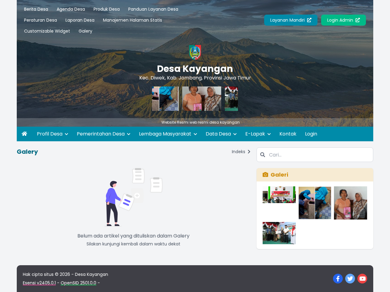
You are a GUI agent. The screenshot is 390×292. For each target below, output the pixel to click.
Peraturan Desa (40, 20)
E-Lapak (255, 133)
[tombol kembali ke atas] (378, 280)
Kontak (287, 133)
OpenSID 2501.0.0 (78, 283)
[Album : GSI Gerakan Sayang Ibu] (350, 203)
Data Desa (219, 133)
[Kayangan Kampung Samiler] (236, 98)
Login (311, 133)
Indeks (239, 152)
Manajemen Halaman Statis (132, 20)
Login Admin (340, 20)
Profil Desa (50, 133)
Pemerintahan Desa (101, 133)
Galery (85, 31)
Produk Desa (107, 9)
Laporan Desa (80, 20)
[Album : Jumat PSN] (315, 203)
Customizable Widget (47, 31)
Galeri (279, 174)
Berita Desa (36, 9)
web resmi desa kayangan (202, 122)
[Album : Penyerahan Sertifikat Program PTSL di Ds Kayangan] (279, 203)
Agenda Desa (71, 9)
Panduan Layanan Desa (153, 9)
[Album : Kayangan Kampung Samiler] (279, 233)
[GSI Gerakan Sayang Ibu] (193, 98)
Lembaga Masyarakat (166, 133)
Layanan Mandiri (288, 20)
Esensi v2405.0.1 (39, 283)
